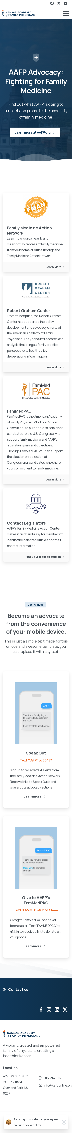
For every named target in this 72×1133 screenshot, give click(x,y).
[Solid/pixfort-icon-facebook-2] (41, 1009)
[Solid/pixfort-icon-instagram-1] (49, 1009)
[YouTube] (65, 3)
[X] (59, 3)
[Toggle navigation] (66, 13)
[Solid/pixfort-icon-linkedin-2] (57, 1009)
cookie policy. (32, 1125)
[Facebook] (52, 3)
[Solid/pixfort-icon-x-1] (65, 1009)
